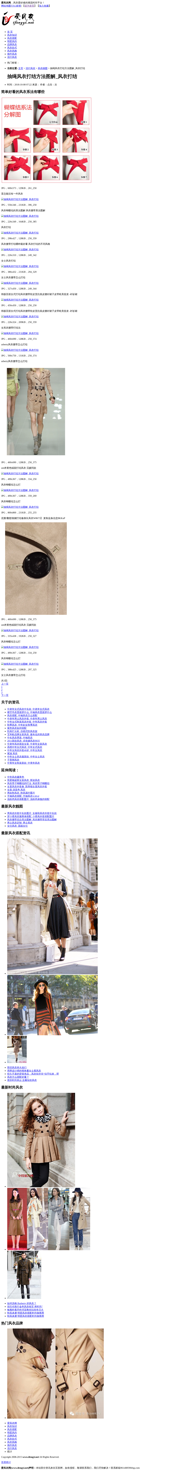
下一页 (4, 695)
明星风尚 (12, 41)
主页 (20, 68)
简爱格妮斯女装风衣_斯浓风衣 (23, 780)
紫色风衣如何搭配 (17, 728)
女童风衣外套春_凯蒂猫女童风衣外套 (27, 786)
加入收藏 (44, 6)
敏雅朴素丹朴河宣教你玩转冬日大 (25, 1309)
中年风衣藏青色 (15, 777)
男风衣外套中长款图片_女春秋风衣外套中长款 (32, 813)
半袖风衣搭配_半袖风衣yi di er (23, 796)
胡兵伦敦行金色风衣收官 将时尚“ (25, 1306)
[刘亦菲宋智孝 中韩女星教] (48, 1249)
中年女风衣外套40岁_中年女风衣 (24, 750)
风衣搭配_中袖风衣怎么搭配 (22, 715)
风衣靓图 (42, 68)
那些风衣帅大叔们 (17, 1067)
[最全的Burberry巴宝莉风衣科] (55, 1417)
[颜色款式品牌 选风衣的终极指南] (52, 1034)
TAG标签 (16, 6)
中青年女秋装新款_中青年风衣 (23, 763)
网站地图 (6, 6)
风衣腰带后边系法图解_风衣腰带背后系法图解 (32, 819)
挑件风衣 (12, 54)
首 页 (10, 31)
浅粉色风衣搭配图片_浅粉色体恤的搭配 (28, 799)
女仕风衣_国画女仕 (17, 826)
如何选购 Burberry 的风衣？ (21, 1303)
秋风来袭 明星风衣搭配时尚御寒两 (25, 1313)
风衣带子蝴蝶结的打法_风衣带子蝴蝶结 (28, 783)
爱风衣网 (12, 1423)
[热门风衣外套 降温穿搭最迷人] (17, 1062)
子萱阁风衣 (13, 759)
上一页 (4, 684)
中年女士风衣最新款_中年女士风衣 (26, 756)
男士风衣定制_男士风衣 (20, 822)
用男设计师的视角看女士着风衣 (24, 1070)
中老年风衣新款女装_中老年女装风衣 (27, 744)
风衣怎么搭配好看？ (18, 1077)
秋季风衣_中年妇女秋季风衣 (22, 725)
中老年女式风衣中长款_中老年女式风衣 (28, 709)
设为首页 (29, 6)
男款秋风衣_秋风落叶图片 (21, 793)
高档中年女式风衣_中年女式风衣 (24, 747)
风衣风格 (12, 50)
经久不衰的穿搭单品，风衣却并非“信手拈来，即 (33, 1074)
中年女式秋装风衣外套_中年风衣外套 (27, 721)
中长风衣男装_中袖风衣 (20, 737)
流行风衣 (12, 57)
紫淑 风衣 (12, 753)
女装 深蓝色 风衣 (16, 789)
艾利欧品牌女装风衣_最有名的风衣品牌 (28, 734)
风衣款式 (12, 47)
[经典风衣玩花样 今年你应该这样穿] (52, 973)
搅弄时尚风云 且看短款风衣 (22, 1080)
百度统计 (6, 1462)
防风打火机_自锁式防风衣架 (22, 731)
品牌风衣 (12, 44)
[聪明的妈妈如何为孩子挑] (41, 1186)
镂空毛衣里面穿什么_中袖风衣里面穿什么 (29, 712)
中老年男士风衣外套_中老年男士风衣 (27, 718)
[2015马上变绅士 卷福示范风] (24, 1298)
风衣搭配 (12, 38)
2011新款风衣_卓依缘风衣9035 (23, 740)
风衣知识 (12, 35)
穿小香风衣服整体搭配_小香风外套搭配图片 (30, 816)
